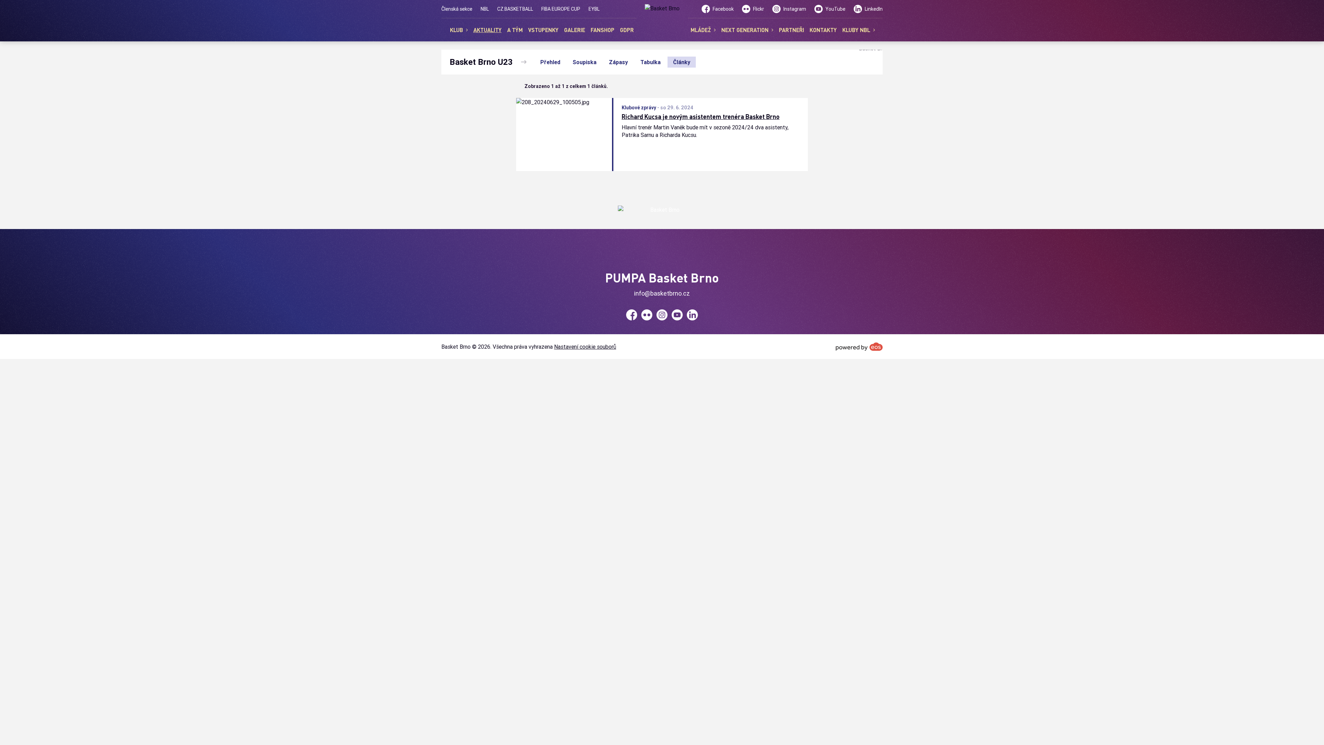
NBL (485, 9)
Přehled (550, 62)
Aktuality (487, 30)
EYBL (594, 9)
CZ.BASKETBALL (515, 9)
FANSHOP (602, 30)
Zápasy (618, 62)
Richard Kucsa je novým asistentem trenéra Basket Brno (701, 116)
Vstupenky (543, 30)
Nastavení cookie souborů (585, 346)
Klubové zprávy (639, 108)
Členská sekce (456, 9)
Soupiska (584, 62)
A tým (515, 30)
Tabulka (650, 62)
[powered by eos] (859, 346)
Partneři (791, 30)
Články (681, 62)
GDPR (627, 30)
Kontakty (823, 30)
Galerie (574, 30)
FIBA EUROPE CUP (560, 9)
